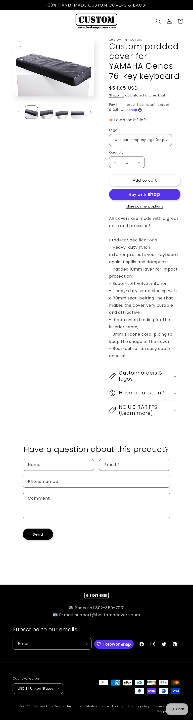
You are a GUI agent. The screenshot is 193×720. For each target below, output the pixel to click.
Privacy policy (139, 706)
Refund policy (112, 706)
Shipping (116, 95)
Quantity (116, 152)
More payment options (144, 206)
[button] (10, 21)
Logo (113, 130)
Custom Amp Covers (48, 706)
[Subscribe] (85, 644)
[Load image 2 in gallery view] (46, 112)
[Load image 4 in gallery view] (77, 112)
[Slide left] (18, 112)
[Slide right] (90, 112)
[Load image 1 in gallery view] (31, 112)
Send (38, 534)
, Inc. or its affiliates (81, 706)
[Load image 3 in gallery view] (62, 112)
